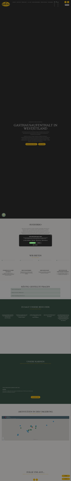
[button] (35, 244)
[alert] (35, 240)
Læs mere (45, 238)
